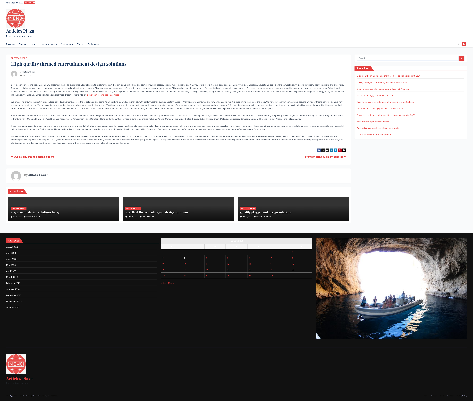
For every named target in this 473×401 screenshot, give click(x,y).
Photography (67, 44)
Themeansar (52, 396)
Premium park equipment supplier (324, 156)
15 (293, 264)
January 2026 (13, 289)
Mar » (171, 283)
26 (228, 275)
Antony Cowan (29, 72)
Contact (434, 396)
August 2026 (12, 247)
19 (228, 269)
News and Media (48, 44)
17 (185, 269)
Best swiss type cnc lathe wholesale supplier (378, 128)
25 (207, 275)
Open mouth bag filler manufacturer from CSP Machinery (385, 89)
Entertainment (19, 58)
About (442, 396)
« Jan (163, 283)
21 (271, 269)
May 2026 (11, 265)
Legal (33, 44)
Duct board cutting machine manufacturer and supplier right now (388, 76)
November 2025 (14, 301)
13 (250, 264)
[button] (459, 44)
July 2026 (11, 253)
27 (250, 275)
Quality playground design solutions (34, 156)
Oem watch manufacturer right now (374, 134)
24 (185, 275)
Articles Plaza (20, 31)
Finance (23, 44)
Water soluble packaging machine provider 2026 (380, 108)
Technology (93, 44)
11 (207, 264)
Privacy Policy (461, 396)
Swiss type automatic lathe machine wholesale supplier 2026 (386, 115)
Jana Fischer (148, 217)
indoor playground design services (103, 95)
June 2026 (11, 259)
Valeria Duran (33, 217)
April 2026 (11, 271)
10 (185, 264)
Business (10, 44)
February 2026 (13, 283)
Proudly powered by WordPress (18, 396)
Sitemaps (450, 396)
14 (271, 264)
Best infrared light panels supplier (373, 121)
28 (271, 275)
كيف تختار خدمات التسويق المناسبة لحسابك (375, 95)
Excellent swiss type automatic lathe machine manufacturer (385, 102)
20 (250, 269)
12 (228, 264)
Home (426, 396)
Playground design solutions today (35, 212)
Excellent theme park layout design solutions (156, 212)
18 (207, 269)
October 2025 (12, 307)
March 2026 (12, 277)
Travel (80, 44)
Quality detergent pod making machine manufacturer (382, 82)
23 (163, 275)
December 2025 (13, 295)
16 (163, 269)
